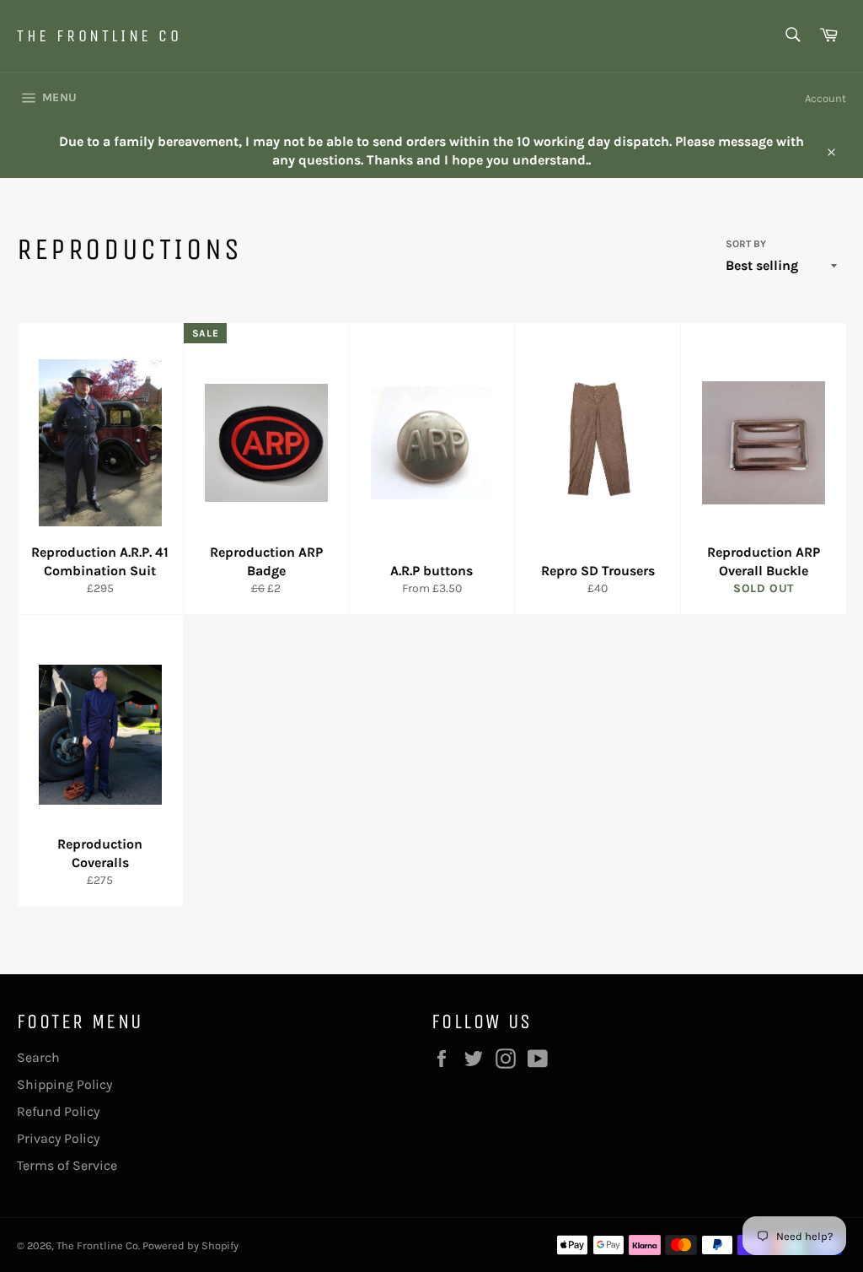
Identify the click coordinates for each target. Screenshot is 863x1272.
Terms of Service (67, 1165)
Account (825, 98)
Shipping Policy (64, 1084)
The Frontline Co (99, 36)
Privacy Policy (58, 1138)
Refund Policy (58, 1111)
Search (38, 1057)
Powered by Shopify (190, 1245)
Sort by (746, 244)
